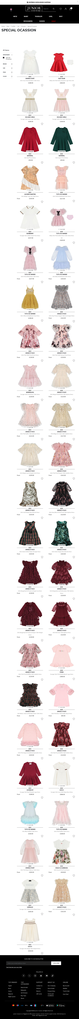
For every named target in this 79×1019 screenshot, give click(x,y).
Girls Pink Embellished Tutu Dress (62, 196)
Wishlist (65, 988)
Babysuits (23, 990)
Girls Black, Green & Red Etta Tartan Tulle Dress (30, 713)
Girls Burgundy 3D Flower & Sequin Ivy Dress (30, 591)
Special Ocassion (32, 26)
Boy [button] (60, 16)
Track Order (66, 991)
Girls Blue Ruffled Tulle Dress (30, 831)
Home (3, 26)
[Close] (77, 1)
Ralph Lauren (11, 996)
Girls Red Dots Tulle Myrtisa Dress (62, 632)
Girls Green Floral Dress (61, 158)
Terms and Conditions (51, 994)
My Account (66, 986)
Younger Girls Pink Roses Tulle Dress (30, 394)
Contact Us (39, 986)
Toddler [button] (38, 16)
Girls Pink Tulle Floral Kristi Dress (30, 355)
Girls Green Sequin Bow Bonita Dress (62, 551)
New (8, 26)
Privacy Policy (51, 991)
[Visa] (22, 1005)
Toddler (13, 26)
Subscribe (56, 963)
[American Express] (31, 1005)
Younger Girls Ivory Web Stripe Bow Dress (62, 792)
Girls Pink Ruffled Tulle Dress (61, 831)
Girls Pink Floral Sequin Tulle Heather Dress (61, 473)
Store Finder (51, 988)
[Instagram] (35, 975)
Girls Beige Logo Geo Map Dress (30, 196)
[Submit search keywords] (53, 9)
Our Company (51, 986)
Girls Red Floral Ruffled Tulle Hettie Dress (62, 753)
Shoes (22, 998)
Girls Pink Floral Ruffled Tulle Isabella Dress (30, 674)
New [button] (15, 16)
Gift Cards (39, 994)
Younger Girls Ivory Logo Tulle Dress (30, 119)
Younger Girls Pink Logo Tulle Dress (61, 119)
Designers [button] (28, 21)
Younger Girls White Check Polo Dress (30, 235)
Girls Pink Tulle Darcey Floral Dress (61, 355)
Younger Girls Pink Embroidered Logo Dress (61, 674)
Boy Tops (23, 995)
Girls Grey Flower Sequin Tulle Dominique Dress (61, 316)
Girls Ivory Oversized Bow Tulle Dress (30, 80)
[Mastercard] (13, 1005)
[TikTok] (52, 975)
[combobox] (49, 9)
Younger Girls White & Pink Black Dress (30, 909)
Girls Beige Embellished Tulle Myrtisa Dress (61, 394)
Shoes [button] (42, 21)
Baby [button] (26, 16)
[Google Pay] (42, 1005)
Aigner (10, 986)
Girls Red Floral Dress (30, 158)
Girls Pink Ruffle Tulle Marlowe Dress (30, 433)
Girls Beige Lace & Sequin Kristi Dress (30, 473)
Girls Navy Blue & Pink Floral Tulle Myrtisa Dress (61, 512)
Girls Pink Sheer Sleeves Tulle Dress (30, 870)
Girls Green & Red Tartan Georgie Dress (29, 551)
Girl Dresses (24, 993)
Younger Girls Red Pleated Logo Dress (30, 792)
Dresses (23, 26)
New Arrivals (24, 987)
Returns (38, 991)
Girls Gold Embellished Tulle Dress (62, 909)
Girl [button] (51, 16)
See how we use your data (14, 967)
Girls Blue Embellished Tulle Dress (62, 276)
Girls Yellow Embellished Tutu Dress (30, 316)
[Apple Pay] (26, 1005)
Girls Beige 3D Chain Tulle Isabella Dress (61, 433)
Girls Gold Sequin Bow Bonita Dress (30, 512)
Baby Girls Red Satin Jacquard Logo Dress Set (62, 80)
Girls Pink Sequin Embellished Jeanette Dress (30, 753)
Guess (10, 991)
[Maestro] (17, 1005)
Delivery (38, 988)
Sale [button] (54, 21)
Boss (9, 988)
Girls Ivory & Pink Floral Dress (61, 870)
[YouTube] (46, 975)
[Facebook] (23, 975)
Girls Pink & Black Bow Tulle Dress (30, 276)
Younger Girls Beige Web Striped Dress (30, 948)
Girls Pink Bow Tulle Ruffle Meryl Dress (61, 713)
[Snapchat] (41, 975)
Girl (18, 26)
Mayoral (10, 994)
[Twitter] (29, 975)
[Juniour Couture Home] (34, 8)
